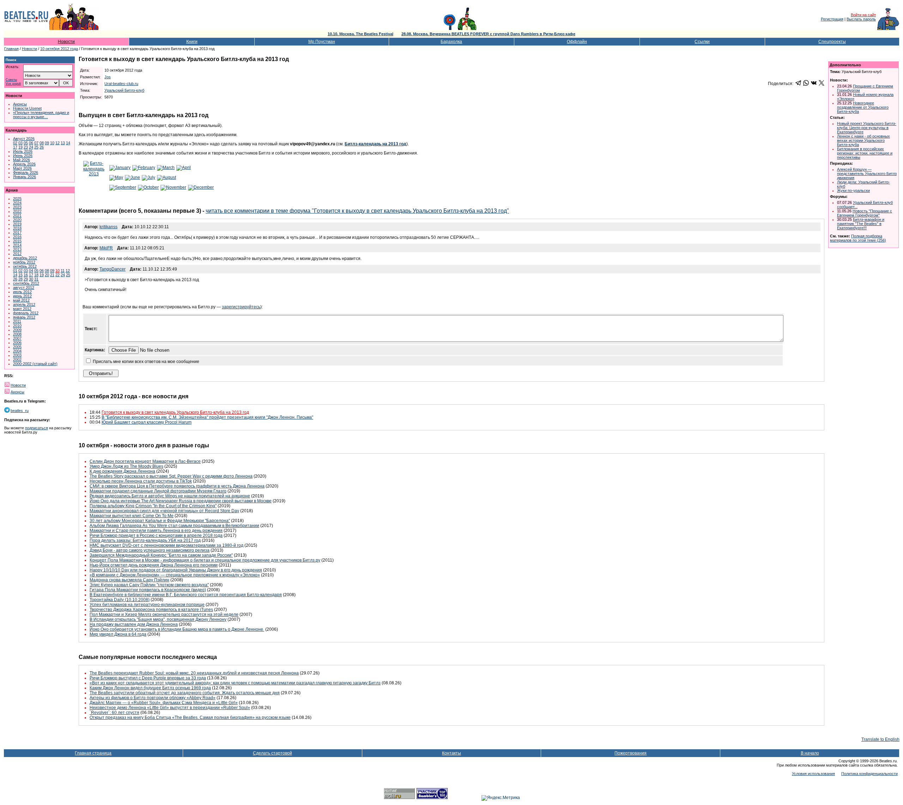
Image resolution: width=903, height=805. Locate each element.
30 (31, 279)
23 (26, 147)
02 (15, 143)
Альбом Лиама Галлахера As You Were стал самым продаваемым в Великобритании (174, 525)
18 (36, 275)
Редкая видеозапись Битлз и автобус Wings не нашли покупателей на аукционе (170, 496)
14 (68, 143)
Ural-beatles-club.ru (121, 83)
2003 (17, 355)
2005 (17, 347)
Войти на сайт (863, 15)
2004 (17, 351)
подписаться (36, 428)
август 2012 (23, 287)
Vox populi (13, 83)
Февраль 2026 (25, 172)
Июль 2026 (22, 151)
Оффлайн (577, 41)
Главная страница (93, 753)
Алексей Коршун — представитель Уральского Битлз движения (867, 173)
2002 (17, 359)
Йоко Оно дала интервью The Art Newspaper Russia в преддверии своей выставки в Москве (181, 500)
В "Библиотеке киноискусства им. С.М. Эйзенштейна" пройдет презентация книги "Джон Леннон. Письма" (207, 417)
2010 (17, 325)
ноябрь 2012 (24, 262)
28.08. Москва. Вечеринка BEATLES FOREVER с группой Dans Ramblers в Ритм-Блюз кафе (488, 34)
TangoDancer (112, 269)
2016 (17, 237)
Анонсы (20, 104)
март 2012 (22, 309)
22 (57, 275)
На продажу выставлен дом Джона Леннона (134, 624)
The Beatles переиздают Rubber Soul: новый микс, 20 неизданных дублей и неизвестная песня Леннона (194, 673)
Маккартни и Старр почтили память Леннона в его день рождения (156, 530)
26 (42, 147)
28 (20, 279)
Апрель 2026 (24, 164)
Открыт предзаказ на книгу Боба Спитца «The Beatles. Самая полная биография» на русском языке (190, 717)
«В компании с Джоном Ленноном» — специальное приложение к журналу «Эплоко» (175, 575)
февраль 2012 (25, 313)
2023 (17, 207)
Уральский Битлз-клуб (124, 90)
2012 (17, 254)
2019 (17, 224)
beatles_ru (20, 410)
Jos (107, 77)
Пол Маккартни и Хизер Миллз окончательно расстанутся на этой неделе (164, 614)
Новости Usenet (27, 108)
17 (15, 147)
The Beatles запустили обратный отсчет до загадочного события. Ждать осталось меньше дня (185, 692)
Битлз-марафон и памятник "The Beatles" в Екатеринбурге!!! (860, 223)
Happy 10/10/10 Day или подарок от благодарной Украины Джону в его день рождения (176, 570)
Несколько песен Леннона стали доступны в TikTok (141, 481)
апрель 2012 (24, 304)
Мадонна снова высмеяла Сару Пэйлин (129, 579)
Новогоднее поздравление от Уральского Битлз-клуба (863, 107)
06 (31, 143)
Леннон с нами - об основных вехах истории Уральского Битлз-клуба (863, 140)
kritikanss (108, 226)
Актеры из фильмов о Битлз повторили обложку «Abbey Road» (153, 697)
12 (57, 143)
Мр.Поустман (321, 41)
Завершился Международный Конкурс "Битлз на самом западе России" (161, 555)
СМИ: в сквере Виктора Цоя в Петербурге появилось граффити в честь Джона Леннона (177, 486)
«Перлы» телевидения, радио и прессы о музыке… (41, 114)
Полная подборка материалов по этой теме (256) (858, 238)
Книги (192, 41)
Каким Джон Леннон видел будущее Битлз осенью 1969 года (150, 687)
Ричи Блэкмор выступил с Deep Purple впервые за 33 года (148, 678)
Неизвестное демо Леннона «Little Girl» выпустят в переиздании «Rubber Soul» (170, 707)
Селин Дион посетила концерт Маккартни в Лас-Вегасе (145, 461)
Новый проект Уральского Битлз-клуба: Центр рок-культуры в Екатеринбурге (866, 127)
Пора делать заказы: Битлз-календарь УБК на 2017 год (145, 540)
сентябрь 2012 (26, 283)
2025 (17, 198)
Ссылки (702, 41)
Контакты (451, 753)
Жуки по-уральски (853, 190)
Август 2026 (24, 139)
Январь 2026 (24, 177)
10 (52, 143)
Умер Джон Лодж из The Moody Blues (126, 466)
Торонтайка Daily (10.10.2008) (120, 599)
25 (36, 147)
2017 (17, 232)
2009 (17, 330)
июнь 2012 (22, 296)
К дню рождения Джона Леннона (122, 471)
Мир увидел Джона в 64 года (118, 634)
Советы (11, 79)
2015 (17, 241)
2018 (17, 228)
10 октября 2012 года (59, 49)
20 (47, 275)
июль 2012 (22, 292)
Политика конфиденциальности (869, 773)
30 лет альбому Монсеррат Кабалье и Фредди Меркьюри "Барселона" (160, 520)
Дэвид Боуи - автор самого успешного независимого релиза (150, 550)
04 (31, 270)
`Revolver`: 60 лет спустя (114, 712)
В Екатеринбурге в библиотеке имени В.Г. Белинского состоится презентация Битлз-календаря (186, 594)
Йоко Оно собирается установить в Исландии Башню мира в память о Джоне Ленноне (177, 629)
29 (26, 279)
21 (52, 275)
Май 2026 (21, 160)
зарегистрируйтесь (241, 306)
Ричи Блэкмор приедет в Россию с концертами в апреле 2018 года (156, 535)
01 (15, 270)
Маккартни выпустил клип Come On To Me (132, 515)
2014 (17, 245)
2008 (17, 334)
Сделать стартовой (272, 753)
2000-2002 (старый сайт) (35, 364)
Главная (11, 49)
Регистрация (832, 19)
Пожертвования (630, 753)
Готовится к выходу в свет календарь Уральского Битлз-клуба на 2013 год (175, 412)
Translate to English (880, 739)
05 (26, 143)
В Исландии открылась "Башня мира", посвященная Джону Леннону (158, 619)
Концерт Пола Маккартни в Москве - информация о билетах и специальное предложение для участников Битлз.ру (205, 560)
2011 (17, 321)
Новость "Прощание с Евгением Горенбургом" (864, 213)
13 (63, 143)
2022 (17, 211)
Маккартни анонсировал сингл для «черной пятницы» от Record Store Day (164, 510)
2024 (17, 203)
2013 (17, 249)
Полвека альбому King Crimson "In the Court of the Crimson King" (153, 505)
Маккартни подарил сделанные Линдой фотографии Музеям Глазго (158, 491)
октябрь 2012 (25, 266)
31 (36, 279)
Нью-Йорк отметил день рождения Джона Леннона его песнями (154, 565)
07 (36, 143)
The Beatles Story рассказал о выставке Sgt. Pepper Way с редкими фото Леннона (171, 476)
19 (20, 147)
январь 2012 (24, 317)
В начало (810, 753)
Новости (66, 41)
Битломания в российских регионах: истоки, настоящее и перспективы (864, 153)
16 (26, 275)
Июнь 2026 (22, 155)
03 (20, 143)
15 (20, 275)
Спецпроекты (832, 41)
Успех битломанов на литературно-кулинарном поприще (147, 604)
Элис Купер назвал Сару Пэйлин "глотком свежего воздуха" (149, 584)
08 (42, 143)
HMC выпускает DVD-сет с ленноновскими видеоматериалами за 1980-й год (166, 545)
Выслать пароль (861, 19)
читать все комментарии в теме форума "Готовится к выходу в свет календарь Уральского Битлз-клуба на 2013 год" (357, 211)
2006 (17, 342)
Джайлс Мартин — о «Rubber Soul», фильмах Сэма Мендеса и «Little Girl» (164, 702)
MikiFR (106, 248)
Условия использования (813, 773)
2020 (17, 220)
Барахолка (451, 41)
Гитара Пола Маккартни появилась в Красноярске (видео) (148, 589)
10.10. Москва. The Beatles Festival (360, 34)
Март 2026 (22, 168)
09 (47, 143)
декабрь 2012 (25, 258)
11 (63, 270)
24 (31, 147)
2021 (17, 215)
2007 (17, 338)
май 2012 (21, 300)
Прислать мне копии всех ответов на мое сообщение (146, 361)
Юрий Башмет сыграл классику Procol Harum (147, 422)
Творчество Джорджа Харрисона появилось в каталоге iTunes (151, 609)
